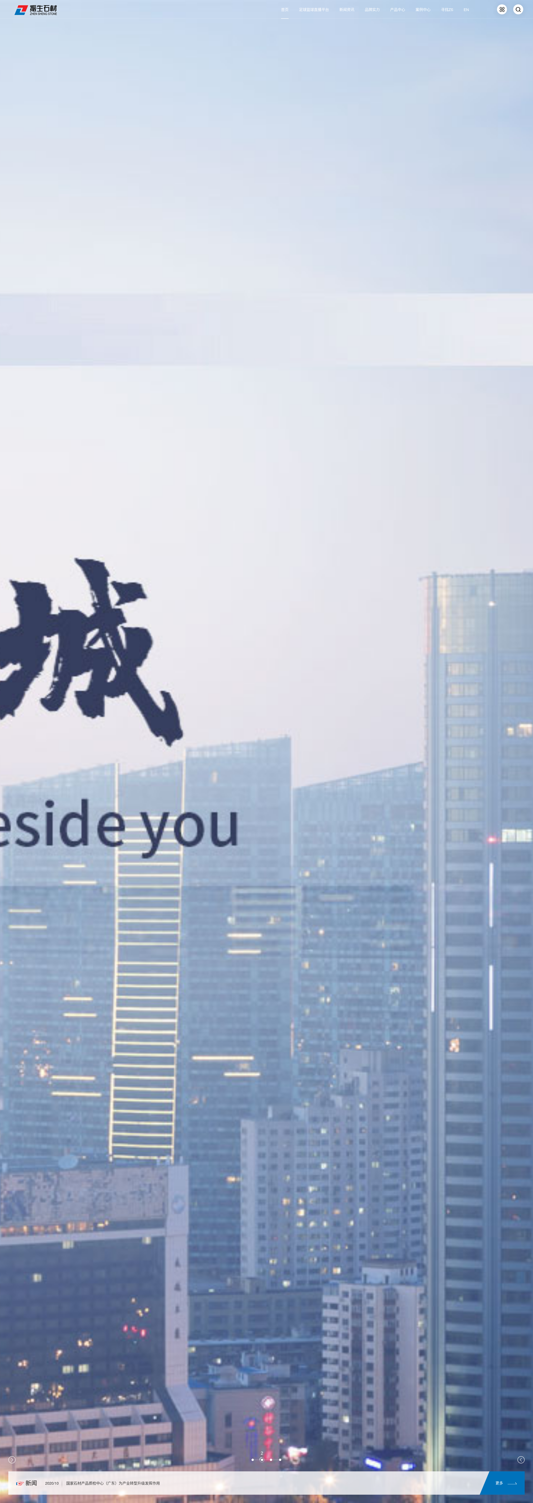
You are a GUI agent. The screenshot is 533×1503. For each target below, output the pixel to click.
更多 (499, 1483)
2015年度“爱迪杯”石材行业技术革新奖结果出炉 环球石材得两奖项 (121, 1483)
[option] (262, 1483)
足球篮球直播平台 (314, 9)
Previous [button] (12, 1459)
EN (466, 9)
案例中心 (423, 9)
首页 (285, 9)
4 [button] (280, 1453)
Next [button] (521, 1459)
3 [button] (271, 1456)
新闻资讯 (346, 9)
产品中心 (397, 9)
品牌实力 (372, 9)
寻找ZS (447, 9)
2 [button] (261, 1456)
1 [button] (252, 1456)
